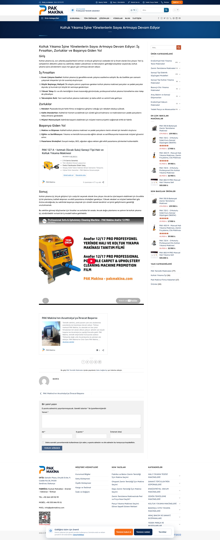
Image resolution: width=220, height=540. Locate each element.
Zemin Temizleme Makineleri (163, 68)
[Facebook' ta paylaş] (83, 362)
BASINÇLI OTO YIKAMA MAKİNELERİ (159, 509)
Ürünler (154, 284)
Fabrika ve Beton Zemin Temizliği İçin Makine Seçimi (126, 475)
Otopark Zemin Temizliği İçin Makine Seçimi (128, 483)
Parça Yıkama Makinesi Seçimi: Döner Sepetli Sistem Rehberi (125, 505)
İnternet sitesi (116, 432)
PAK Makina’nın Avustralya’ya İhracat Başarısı (63, 393)
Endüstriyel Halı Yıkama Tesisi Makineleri (161, 62)
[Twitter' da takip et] (164, 18)
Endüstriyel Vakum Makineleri (159, 103)
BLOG (127, 18)
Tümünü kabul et (123, 532)
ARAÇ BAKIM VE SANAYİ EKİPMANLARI (159, 517)
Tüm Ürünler (90, 18)
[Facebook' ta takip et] (159, 18)
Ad (43, 432)
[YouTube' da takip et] (179, 18)
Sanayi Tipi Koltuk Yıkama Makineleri (162, 81)
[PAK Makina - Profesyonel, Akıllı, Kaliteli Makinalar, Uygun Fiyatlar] (51, 10)
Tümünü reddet (143, 532)
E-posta (79, 432)
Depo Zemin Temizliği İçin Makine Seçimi (126, 490)
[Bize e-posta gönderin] (167, 18)
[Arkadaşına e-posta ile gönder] (91, 362)
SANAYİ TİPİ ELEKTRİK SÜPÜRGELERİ (159, 483)
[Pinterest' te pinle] (96, 362)
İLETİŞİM (137, 18)
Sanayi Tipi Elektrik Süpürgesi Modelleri (159, 74)
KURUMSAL (75, 18)
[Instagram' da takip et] (161, 18)
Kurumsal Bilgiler (82, 474)
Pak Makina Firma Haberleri (163, 280)
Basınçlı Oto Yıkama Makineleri (160, 88)
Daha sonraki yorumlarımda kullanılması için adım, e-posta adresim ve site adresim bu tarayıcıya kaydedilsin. (90, 442)
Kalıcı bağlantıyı (101, 370)
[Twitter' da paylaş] (87, 362)
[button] (176, 10)
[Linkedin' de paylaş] (100, 362)
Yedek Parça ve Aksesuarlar (163, 109)
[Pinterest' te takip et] (174, 18)
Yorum (45, 412)
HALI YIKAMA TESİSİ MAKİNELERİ (158, 475)
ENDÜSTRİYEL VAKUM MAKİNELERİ (158, 490)
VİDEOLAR (117, 18)
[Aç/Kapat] (179, 62)
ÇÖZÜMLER (104, 18)
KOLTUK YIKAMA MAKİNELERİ (162, 503)
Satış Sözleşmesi (82, 479)
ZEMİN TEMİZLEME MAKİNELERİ (157, 497)
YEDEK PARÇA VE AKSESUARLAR (156, 524)
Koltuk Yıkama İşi (158, 275)
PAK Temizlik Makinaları (74, 370)
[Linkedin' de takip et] (176, 18)
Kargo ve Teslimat (83, 487)
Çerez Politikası (78, 535)
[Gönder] (166, 10)
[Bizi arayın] (171, 18)
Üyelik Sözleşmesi (83, 483)
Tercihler (162, 532)
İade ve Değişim (82, 492)
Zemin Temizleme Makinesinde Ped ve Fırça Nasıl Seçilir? (127, 497)
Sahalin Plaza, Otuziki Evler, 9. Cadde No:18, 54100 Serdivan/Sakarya (55, 480)
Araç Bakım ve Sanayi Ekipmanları (160, 96)
